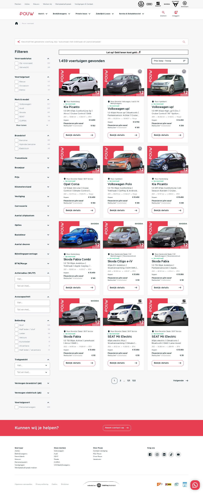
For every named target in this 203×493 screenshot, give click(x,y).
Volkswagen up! (119, 108)
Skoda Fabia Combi (77, 259)
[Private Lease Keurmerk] (184, 484)
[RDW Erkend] (160, 484)
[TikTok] (171, 454)
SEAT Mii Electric (120, 336)
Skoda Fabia (160, 261)
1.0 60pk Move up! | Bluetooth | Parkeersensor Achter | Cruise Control (123, 115)
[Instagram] (157, 454)
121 (128, 381)
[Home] (26, 14)
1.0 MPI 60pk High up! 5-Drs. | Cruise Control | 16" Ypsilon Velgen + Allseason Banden (166, 113)
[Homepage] (16, 23)
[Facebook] (150, 454)
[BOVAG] (168, 484)
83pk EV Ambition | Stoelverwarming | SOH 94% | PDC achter (122, 268)
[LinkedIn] (164, 454)
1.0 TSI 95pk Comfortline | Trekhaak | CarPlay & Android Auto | (122, 190)
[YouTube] (178, 454)
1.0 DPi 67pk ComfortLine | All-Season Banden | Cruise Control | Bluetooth (167, 190)
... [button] (124, 381)
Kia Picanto (72, 107)
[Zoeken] (184, 42)
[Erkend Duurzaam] (176, 484)
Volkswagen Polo (120, 184)
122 (134, 381)
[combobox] (32, 279)
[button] (180, 381)
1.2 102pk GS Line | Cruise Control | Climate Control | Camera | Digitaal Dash (77, 190)
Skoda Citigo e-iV (120, 261)
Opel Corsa (71, 184)
